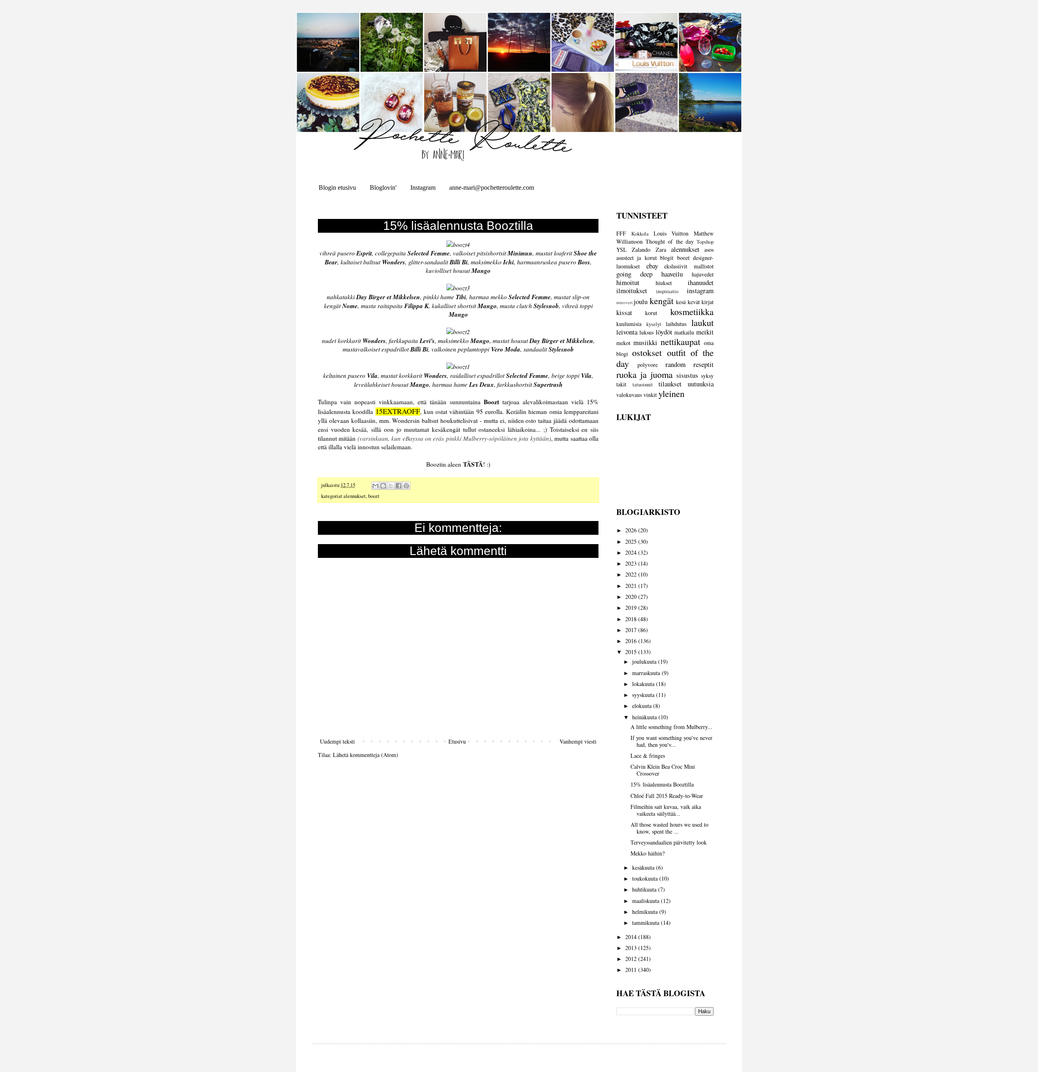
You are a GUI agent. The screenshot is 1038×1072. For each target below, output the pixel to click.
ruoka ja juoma (644, 374)
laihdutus (676, 324)
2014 (631, 937)
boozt (374, 496)
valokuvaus (629, 395)
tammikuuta (646, 922)
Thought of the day (670, 241)
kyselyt (653, 324)
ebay (652, 265)
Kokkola (640, 233)
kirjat (707, 302)
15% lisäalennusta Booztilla (662, 784)
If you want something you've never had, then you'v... (671, 741)
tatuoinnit (643, 384)
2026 (631, 530)
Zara (661, 249)
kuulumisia (628, 324)
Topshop (705, 241)
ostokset (647, 352)
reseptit (703, 364)
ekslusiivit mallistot (689, 266)
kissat (624, 312)
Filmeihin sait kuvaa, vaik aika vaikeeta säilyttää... (666, 810)
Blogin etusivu (337, 187)
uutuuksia (701, 383)
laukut (702, 322)
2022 (631, 574)
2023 (631, 563)
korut (651, 313)
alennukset (354, 496)
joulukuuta (645, 661)
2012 (631, 959)
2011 (631, 969)
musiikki (645, 342)
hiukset (664, 283)
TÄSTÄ (473, 464)
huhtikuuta (645, 889)
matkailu (684, 332)
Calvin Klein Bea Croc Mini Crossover (663, 770)
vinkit (650, 395)
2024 (631, 552)
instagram (700, 290)
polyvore (647, 365)
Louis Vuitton (671, 233)
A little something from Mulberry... (671, 727)
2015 (631, 652)
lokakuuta (644, 684)
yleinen (671, 393)
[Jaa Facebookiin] (399, 486)
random (675, 364)
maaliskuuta (646, 901)
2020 (631, 596)
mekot (623, 343)
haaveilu (672, 274)
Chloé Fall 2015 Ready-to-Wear (667, 796)
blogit (666, 258)
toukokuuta (645, 878)
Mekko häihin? (648, 853)
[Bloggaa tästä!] (383, 486)
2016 (631, 641)
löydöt (664, 332)
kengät (661, 300)
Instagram (422, 187)
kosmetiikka (692, 311)
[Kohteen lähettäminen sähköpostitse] (375, 486)
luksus (646, 332)
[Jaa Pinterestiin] (406, 486)
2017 (631, 630)
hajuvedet (703, 274)
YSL (621, 249)
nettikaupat (680, 341)
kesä (681, 302)
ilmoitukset (631, 290)
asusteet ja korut (636, 258)
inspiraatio (667, 291)
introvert (624, 302)
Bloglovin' (383, 187)
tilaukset (670, 383)
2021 (631, 586)
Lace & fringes (648, 755)
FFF (621, 233)
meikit (705, 332)
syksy (707, 375)
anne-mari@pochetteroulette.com (491, 187)
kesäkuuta (644, 867)
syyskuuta (644, 695)
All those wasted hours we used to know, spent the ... (669, 828)
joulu (641, 301)
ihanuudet (701, 282)
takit (621, 384)
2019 (631, 607)
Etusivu (457, 741)
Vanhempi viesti (578, 741)
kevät (694, 302)
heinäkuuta (645, 717)
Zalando (641, 249)
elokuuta (642, 706)
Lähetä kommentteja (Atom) (365, 755)
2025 (631, 541)
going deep (634, 274)
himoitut (627, 282)
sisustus (687, 375)
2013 (631, 948)
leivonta (626, 332)
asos (709, 249)
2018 (631, 619)
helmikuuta (645, 911)
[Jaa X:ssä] (391, 486)
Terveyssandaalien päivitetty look (669, 842)
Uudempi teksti (337, 741)
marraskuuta (647, 673)
